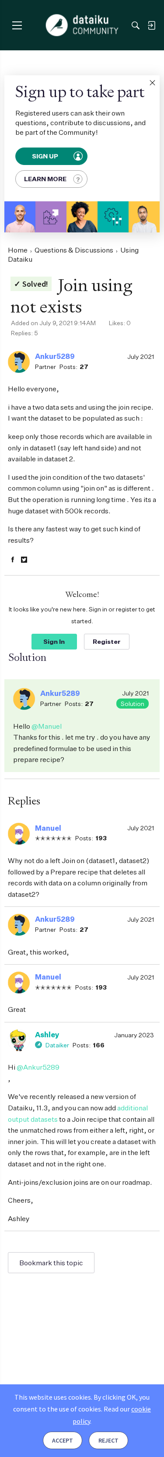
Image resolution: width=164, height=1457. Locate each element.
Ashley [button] (47, 1034)
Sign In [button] (54, 641)
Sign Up (46, 156)
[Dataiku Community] (82, 25)
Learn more (45, 179)
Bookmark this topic (51, 1262)
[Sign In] (151, 25)
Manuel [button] (48, 828)
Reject (108, 1440)
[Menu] (17, 25)
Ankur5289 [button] (55, 356)
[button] (152, 82)
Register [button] (107, 641)
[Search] (135, 25)
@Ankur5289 (38, 1067)
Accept (62, 1440)
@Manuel (46, 726)
